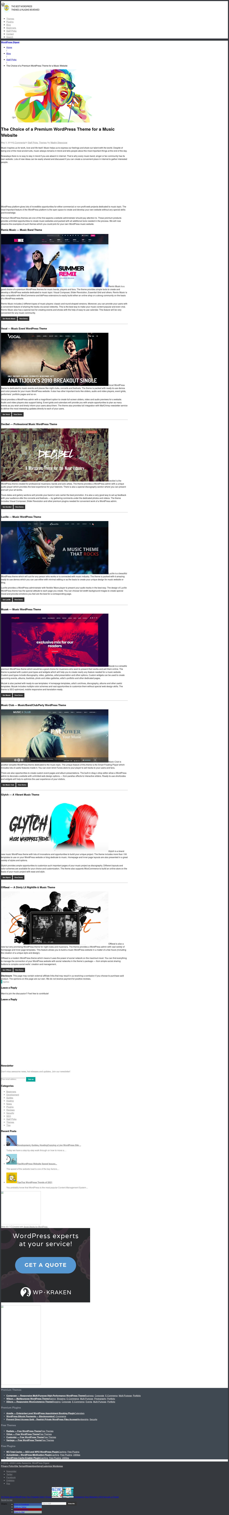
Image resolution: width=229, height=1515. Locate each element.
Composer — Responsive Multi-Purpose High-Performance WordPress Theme (45, 1395)
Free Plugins (73, 1451)
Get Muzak (7, 695)
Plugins (10, 1106)
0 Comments (19, 142)
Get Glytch (7, 877)
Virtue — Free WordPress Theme (22, 1434)
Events (89, 1401)
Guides (9, 1097)
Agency (52, 1398)
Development (12, 1094)
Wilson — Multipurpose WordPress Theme (27, 1398)
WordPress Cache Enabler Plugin (23, 1457)
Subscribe (71, 1504)
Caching (62, 1451)
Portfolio (137, 1395)
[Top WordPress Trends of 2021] (11, 1182)
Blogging (61, 1398)
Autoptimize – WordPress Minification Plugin (28, 1454)
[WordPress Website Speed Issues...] (11, 1163)
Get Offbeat (7, 970)
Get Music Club (8, 785)
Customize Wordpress (52, 1466)
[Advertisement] (64, 184)
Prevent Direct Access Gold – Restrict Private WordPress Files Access (41, 1419)
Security (10, 1113)
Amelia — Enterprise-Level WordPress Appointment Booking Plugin (40, 1413)
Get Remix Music (9, 318)
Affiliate (27, 1466)
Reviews (10, 1109)
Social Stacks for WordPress (35, 1226)
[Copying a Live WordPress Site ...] (11, 1145)
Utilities (76, 1454)
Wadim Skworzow (58, 142)
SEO (8, 1116)
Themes (43, 142)
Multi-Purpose (125, 1395)
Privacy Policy (7, 1466)
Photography (100, 1398)
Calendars (79, 1413)
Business (89, 1395)
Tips (8, 1125)
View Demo (23, 318)
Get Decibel (7, 507)
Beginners (11, 1091)
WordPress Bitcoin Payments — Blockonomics (30, 1416)
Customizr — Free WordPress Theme (25, 1437)
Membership (83, 1419)
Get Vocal (6, 414)
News (9, 1103)
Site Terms (19, 1466)
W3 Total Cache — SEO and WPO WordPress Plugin (32, 1451)
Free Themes (47, 1431)
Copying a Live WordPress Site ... (64, 1145)
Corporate (99, 1395)
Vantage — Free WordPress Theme (23, 1440)
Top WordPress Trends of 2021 (36, 1182)
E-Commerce (111, 1395)
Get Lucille (7, 599)
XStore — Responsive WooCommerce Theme (29, 1401)
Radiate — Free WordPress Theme (23, 1431)
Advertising (36, 1466)
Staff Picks (33, 142)
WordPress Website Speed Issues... (39, 1163)
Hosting (10, 1100)
